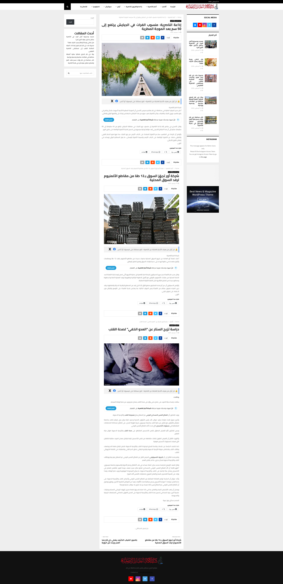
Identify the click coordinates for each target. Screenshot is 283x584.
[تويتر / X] (112, 101)
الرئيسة (172, 6)
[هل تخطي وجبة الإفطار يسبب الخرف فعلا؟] (211, 62)
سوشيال (108, 6)
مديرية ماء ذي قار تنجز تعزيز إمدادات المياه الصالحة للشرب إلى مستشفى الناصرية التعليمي (196, 80)
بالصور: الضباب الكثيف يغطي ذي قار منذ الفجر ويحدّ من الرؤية (119, 541)
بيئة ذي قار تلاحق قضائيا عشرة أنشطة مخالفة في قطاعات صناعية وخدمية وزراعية (196, 101)
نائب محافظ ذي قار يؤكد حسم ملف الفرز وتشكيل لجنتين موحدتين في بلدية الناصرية (196, 121)
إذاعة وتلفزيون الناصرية (134, 6)
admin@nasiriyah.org (145, 572)
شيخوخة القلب (129, 415)
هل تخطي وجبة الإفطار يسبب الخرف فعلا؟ (196, 61)
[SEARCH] (68, 73)
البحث (92, 17)
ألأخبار (164, 6)
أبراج (118, 6)
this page (204, 157)
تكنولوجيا (96, 6)
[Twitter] (145, 578)
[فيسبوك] (116, 101)
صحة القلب (128, 430)
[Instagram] (138, 578)
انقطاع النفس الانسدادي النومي (157, 415)
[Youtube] (130, 578)
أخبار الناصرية (152, 6)
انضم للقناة (108, 119)
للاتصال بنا (83, 6)
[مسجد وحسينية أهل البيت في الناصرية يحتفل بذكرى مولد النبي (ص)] (211, 44)
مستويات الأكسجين (162, 425)
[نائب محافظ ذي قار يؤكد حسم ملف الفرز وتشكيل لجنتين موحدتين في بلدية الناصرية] (211, 120)
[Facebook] (152, 578)
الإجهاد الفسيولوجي (156, 457)
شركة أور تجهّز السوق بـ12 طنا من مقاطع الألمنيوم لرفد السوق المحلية (163, 541)
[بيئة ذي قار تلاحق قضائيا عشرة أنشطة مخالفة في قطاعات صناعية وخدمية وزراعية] (211, 100)
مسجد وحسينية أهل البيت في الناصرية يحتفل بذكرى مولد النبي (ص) (196, 44)
